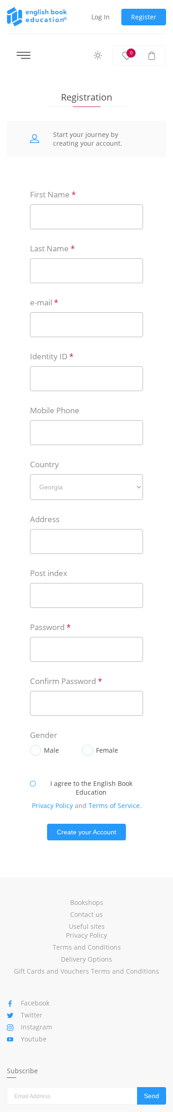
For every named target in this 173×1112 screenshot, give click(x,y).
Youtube (34, 1039)
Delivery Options (86, 959)
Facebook (35, 1003)
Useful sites (87, 926)
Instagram (36, 1027)
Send (151, 1096)
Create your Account (86, 832)
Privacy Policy (52, 805)
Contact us (86, 914)
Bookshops (86, 902)
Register (143, 16)
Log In (100, 16)
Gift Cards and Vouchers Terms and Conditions (86, 971)
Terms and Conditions (87, 947)
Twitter (31, 1015)
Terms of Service (114, 805)
